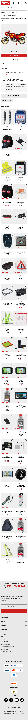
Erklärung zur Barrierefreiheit (8, 646)
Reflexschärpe (7, 561)
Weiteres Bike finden (13, 59)
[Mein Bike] (18, 3)
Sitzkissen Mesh (20, 152)
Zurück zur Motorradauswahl (9, 15)
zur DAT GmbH (22, 80)
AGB (2, 636)
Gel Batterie (20, 128)
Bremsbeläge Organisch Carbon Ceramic (21, 459)
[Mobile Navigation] (2, 8)
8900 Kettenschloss (7, 303)
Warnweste (7, 179)
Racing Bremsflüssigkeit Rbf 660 (7, 408)
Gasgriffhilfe (7, 432)
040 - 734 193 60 (16, 586)
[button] (25, 8)
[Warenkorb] (26, 3)
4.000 (7, 227)
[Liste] (25, 106)
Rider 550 (21, 381)
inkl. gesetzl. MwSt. (13, 711)
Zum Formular (9, 89)
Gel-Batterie (20, 179)
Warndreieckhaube (21, 277)
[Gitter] (23, 106)
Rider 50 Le (7, 381)
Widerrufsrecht (4, 641)
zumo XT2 (7, 485)
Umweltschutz (4, 649)
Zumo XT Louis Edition (21, 406)
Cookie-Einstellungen (6, 651)
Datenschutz (4, 639)
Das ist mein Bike (14, 55)
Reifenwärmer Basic (7, 202)
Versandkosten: (6, 713)
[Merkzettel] (22, 3)
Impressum (4, 634)
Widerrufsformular (5, 644)
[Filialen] (14, 3)
